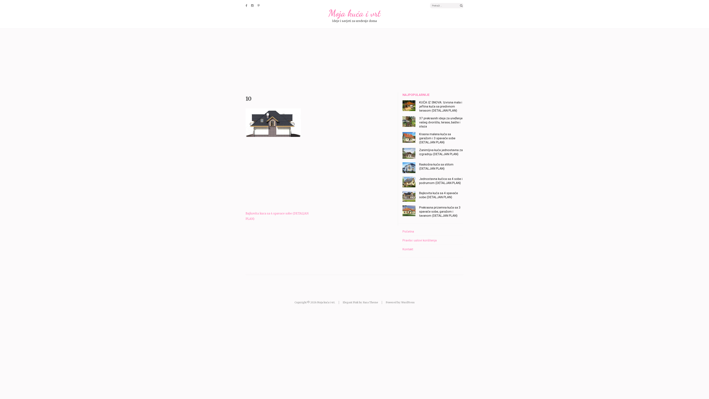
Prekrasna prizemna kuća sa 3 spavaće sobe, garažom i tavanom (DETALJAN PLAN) (439, 211)
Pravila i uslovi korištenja (420, 240)
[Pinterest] (259, 5)
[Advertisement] (354, 61)
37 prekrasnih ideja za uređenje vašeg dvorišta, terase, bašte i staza (441, 122)
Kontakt (408, 249)
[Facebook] (246, 5)
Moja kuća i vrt (354, 13)
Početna (408, 231)
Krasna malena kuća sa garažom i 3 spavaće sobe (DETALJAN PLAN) (437, 138)
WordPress (408, 302)
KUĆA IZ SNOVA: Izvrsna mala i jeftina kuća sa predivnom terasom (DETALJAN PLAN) (440, 106)
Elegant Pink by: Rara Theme (360, 302)
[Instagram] (252, 5)
